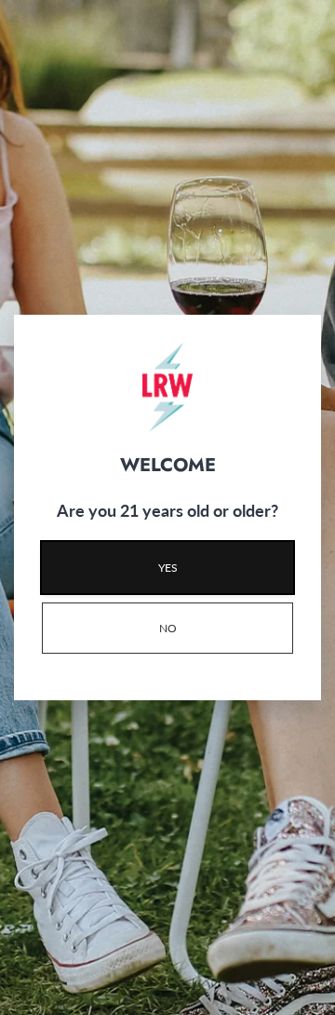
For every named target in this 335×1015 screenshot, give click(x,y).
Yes (168, 568)
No (168, 628)
